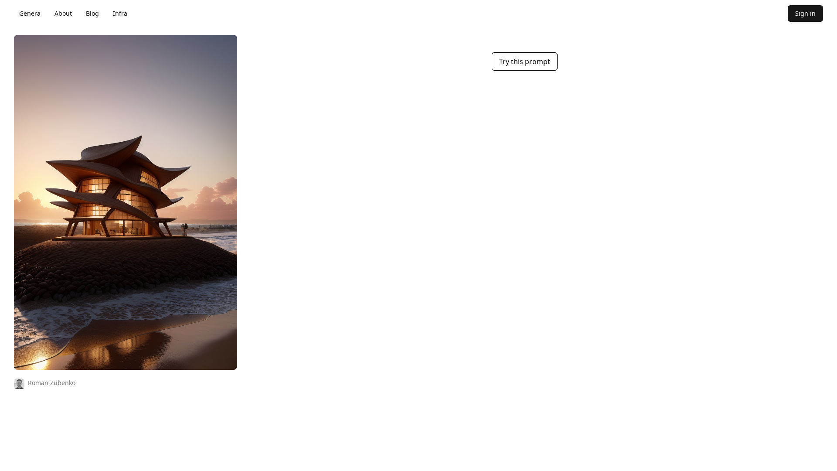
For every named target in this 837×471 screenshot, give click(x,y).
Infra (120, 13)
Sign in (805, 13)
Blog (92, 13)
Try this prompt (524, 61)
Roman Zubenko (51, 383)
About (63, 13)
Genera (30, 13)
